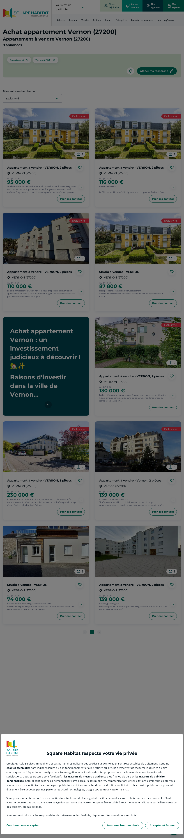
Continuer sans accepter (22, 825)
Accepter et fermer (162, 825)
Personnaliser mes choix (123, 825)
